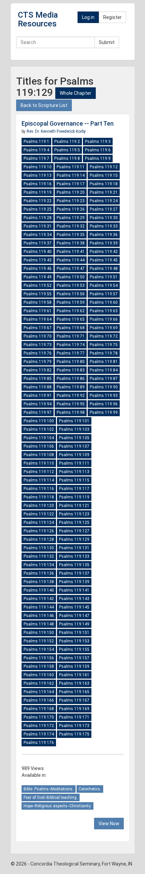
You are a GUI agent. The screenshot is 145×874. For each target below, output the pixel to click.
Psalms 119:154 (39, 649)
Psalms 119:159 (74, 666)
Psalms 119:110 (39, 463)
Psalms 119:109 (74, 454)
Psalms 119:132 (39, 556)
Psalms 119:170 (39, 717)
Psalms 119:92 (71, 395)
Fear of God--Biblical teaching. (51, 797)
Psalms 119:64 (38, 319)
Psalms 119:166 (39, 700)
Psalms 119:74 (71, 344)
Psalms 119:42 (104, 251)
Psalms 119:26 (71, 209)
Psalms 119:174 (39, 734)
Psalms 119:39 (104, 243)
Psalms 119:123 (74, 514)
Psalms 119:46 (38, 268)
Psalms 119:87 (104, 378)
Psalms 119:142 (39, 598)
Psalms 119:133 (74, 556)
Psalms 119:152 (39, 641)
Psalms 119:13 (38, 175)
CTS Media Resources (38, 19)
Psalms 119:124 (39, 522)
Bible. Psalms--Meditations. (49, 789)
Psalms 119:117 (74, 488)
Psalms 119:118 (39, 497)
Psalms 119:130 (39, 548)
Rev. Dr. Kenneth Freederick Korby (56, 131)
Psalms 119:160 (39, 675)
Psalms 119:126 (39, 531)
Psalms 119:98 (71, 412)
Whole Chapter (75, 93)
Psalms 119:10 (38, 167)
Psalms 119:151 (74, 632)
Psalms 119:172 (39, 725)
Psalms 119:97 (38, 412)
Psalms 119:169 (74, 708)
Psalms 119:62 (71, 310)
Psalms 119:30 (104, 217)
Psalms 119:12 (104, 167)
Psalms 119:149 (74, 624)
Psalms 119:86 (71, 378)
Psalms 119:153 (74, 641)
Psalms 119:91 (38, 395)
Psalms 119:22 (38, 200)
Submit (107, 42)
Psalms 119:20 (71, 192)
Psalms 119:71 (71, 336)
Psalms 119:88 (38, 387)
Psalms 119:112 (39, 471)
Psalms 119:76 (38, 353)
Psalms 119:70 (38, 336)
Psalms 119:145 (74, 607)
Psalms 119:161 (74, 675)
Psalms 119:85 (38, 378)
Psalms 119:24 (104, 200)
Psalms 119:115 (74, 480)
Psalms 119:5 (67, 150)
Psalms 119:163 (74, 683)
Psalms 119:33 (104, 226)
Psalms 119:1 (36, 141)
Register (112, 17)
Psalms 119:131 (74, 548)
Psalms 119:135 (74, 564)
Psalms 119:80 (71, 361)
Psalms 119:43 (38, 260)
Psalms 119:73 (38, 344)
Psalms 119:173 (74, 725)
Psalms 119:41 (71, 251)
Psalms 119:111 (74, 463)
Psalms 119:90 (104, 387)
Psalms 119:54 (104, 285)
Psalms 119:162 (39, 683)
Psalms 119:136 (39, 573)
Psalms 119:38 (71, 243)
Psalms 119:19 (38, 192)
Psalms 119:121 (74, 505)
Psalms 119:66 (104, 319)
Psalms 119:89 (71, 387)
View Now (108, 823)
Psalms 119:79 (38, 361)
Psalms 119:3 (98, 141)
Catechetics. (90, 789)
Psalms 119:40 (38, 251)
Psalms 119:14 (71, 175)
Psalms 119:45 (104, 260)
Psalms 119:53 (71, 285)
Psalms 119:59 (71, 302)
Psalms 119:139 (74, 581)
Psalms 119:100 (39, 421)
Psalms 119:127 (74, 531)
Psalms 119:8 (67, 158)
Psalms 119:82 (38, 370)
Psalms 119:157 (74, 658)
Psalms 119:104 (39, 437)
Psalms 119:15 (104, 175)
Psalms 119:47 (71, 268)
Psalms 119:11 (71, 167)
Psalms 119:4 (36, 150)
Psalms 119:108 (39, 454)
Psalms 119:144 (39, 607)
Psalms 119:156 (39, 658)
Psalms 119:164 (39, 691)
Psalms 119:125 (74, 522)
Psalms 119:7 (36, 158)
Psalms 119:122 (39, 514)
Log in (88, 17)
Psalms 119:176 (39, 742)
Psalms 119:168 (39, 708)
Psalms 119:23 (71, 200)
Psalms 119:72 (104, 336)
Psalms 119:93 (104, 395)
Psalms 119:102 (39, 429)
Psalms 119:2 (67, 141)
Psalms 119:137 (74, 573)
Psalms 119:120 (39, 505)
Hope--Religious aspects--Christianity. (57, 806)
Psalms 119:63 (104, 310)
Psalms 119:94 (38, 404)
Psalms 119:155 (74, 649)
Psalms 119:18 (104, 184)
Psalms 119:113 (74, 471)
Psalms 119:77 (71, 353)
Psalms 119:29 (71, 217)
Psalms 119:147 (74, 615)
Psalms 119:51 (104, 277)
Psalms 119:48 (104, 268)
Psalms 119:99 (104, 412)
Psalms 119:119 (74, 497)
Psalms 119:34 (38, 234)
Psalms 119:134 (39, 564)
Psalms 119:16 (38, 184)
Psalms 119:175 (74, 734)
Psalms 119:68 (71, 327)
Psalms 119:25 (38, 209)
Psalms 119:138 (39, 581)
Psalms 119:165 (74, 691)
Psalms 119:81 (104, 361)
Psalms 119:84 (104, 370)
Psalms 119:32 (71, 226)
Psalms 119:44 (71, 260)
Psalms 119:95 (71, 404)
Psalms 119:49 (38, 277)
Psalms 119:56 (71, 294)
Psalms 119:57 (104, 294)
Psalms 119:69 (104, 327)
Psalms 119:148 (39, 624)
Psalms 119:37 (38, 243)
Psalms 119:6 (98, 150)
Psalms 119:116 (39, 488)
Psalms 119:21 (104, 192)
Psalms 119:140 (39, 590)
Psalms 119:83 (71, 370)
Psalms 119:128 (39, 539)
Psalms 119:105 (74, 437)
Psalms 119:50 (71, 277)
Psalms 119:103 (74, 429)
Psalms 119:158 (39, 666)
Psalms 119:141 (74, 590)
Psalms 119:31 (38, 226)
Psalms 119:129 (74, 539)
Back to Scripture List (44, 105)
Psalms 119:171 (74, 717)
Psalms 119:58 (38, 302)
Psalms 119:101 (74, 421)
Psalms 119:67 (38, 327)
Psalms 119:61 (38, 310)
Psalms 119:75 (104, 344)
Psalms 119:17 (71, 184)
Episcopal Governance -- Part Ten (68, 123)
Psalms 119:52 (38, 285)
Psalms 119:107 (74, 446)
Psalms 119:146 (39, 615)
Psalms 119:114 (39, 480)
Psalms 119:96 (104, 404)
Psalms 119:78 (104, 353)
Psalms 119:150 (39, 632)
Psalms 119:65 (71, 319)
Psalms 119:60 (104, 302)
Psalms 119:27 (104, 209)
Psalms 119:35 (71, 234)
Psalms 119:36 (104, 234)
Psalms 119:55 (38, 294)
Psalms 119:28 (38, 217)
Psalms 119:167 (74, 700)
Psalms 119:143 (74, 598)
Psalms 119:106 (39, 446)
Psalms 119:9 (98, 158)
